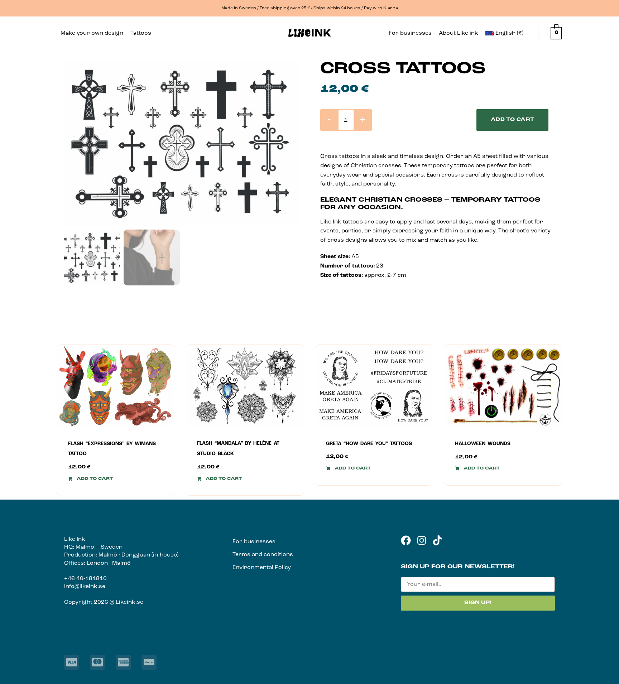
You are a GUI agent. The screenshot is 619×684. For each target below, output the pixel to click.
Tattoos (140, 33)
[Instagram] (422, 540)
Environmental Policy (261, 567)
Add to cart (512, 119)
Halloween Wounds (482, 444)
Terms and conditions (262, 555)
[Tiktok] (437, 540)
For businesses (410, 33)
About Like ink (458, 33)
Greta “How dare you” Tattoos (369, 444)
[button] (144, 33)
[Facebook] (406, 540)
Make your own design (92, 33)
